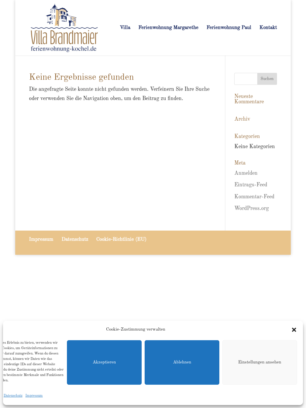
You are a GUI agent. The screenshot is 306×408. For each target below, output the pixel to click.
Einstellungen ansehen (259, 362)
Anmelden (246, 173)
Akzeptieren (104, 362)
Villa (125, 28)
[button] (294, 330)
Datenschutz (13, 396)
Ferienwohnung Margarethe (168, 28)
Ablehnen (182, 362)
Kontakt (268, 28)
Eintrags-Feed (250, 185)
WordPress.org (251, 208)
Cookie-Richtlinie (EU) (121, 239)
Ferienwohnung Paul (228, 28)
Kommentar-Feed (254, 197)
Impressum (34, 396)
